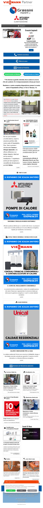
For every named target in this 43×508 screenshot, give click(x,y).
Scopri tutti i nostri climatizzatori (33, 166)
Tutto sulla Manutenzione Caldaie (13, 392)
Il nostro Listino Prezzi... (34, 419)
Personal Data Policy (21, 502)
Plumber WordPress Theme (20, 504)
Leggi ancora (17, 477)
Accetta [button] (10, 490)
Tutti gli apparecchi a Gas (34, 392)
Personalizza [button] (32, 490)
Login (25, 504)
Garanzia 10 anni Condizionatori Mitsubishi (11, 422)
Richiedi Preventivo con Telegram (32, 74)
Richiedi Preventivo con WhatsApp (12, 74)
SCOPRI (18, 167)
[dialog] (21, 486)
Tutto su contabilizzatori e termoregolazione (14, 453)
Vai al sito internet (36, 479)
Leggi (31, 50)
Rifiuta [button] (21, 490)
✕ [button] (37, 482)
